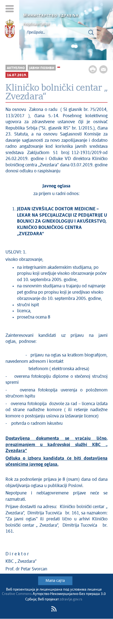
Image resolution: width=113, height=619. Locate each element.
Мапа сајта (55, 581)
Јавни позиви (41, 68)
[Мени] (10, 8)
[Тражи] (91, 32)
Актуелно (16, 68)
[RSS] (53, 609)
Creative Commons (17, 594)
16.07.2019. (17, 75)
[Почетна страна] (10, 29)
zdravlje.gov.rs (71, 599)
